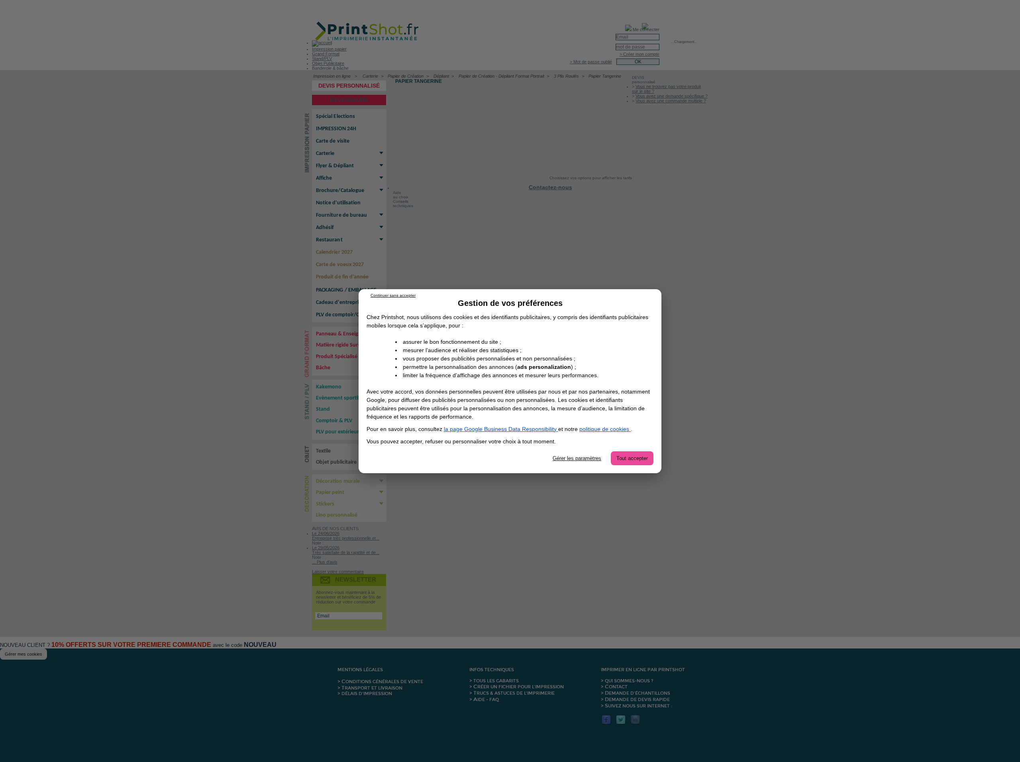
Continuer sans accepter (393, 295)
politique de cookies (605, 429)
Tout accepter (632, 458)
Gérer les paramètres (577, 458)
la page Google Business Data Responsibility (501, 429)
